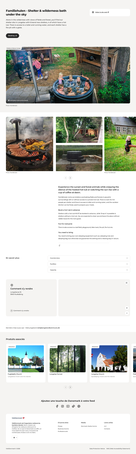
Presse (60, 426)
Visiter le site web (101, 12)
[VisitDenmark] (18, 418)
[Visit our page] (62, 406)
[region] (94, 297)
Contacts (107, 429)
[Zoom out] (127, 313)
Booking (11, 36)
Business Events (63, 429)
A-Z (105, 426)
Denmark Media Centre (89, 426)
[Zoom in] (127, 308)
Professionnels (63, 431)
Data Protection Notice (97, 448)
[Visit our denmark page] (57, 406)
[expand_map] (127, 283)
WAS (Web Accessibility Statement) (118, 448)
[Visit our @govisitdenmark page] (73, 406)
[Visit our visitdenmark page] (68, 406)
